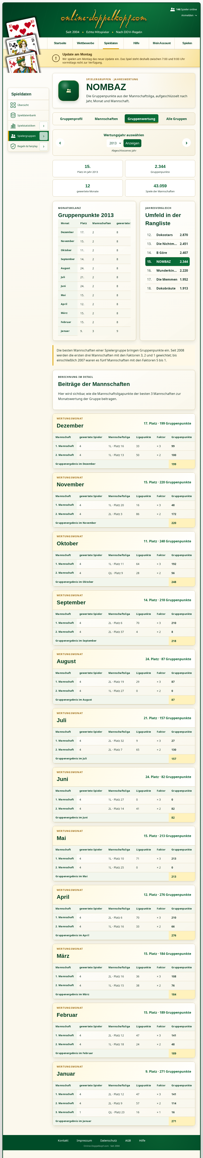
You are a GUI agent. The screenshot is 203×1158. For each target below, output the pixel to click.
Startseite (60, 43)
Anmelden (189, 15)
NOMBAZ (163, 261)
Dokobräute (165, 288)
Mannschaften (106, 119)
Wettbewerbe (85, 43)
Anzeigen (132, 143)
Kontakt (63, 1140)
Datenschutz (108, 1140)
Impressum (84, 1140)
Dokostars (164, 235)
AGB (128, 1140)
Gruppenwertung (141, 119)
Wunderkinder (167, 270)
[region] (94, 277)
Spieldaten (111, 43)
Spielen (187, 43)
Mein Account (162, 43)
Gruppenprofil (71, 119)
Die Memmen (166, 279)
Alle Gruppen (176, 119)
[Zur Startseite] (103, 19)
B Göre (161, 252)
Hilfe (136, 43)
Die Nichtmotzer (167, 244)
